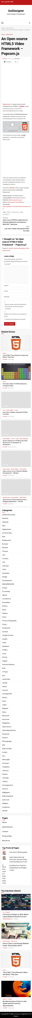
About (4, 822)
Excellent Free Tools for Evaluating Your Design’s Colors (18, 867)
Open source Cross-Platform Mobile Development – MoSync (16, 459)
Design (4, 577)
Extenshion (6, 602)
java (3, 675)
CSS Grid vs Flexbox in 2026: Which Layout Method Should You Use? (16, 902)
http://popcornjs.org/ (15, 200)
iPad (3, 668)
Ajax (3, 526)
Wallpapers (6, 792)
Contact (5, 831)
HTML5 (3, 34)
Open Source (9, 34)
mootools (5, 719)
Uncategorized (7, 785)
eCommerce (6, 599)
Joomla (4, 683)
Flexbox (5, 613)
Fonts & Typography (9, 621)
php (3, 745)
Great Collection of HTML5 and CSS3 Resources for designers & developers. (16, 428)
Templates (6, 767)
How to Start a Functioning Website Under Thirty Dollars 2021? (16, 931)
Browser (5, 544)
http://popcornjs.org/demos (15, 202)
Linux (4, 701)
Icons (4, 653)
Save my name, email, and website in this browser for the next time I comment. (15, 306)
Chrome (5, 551)
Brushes (5, 547)
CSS (3, 562)
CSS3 (4, 410)
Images (4, 661)
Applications (6, 469)
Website (6, 296)
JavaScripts (6, 679)
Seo (3, 756)
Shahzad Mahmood (7, 919)
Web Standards (24, 438)
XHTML (5, 811)
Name (6, 285)
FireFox (4, 606)
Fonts (4, 617)
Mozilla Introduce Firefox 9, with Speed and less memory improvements (16, 989)
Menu (4, 712)
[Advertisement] (16, 85)
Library (4, 697)
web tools (5, 800)
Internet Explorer (8, 664)
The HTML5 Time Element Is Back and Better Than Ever (16, 343)
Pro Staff (4, 58)
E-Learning (6, 591)
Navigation (6, 723)
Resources (6, 840)
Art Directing (7, 533)
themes (5, 774)
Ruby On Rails (7, 749)
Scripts (4, 752)
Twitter (5, 781)
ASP (3, 537)
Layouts (5, 690)
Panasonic (5, 734)
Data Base (5, 573)
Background (6, 540)
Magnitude (24, 1014)
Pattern (5, 738)
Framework (6, 628)
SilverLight (6, 759)
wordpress (6, 807)
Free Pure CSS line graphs (18, 852)
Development (10, 410)
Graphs (4, 639)
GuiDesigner (16, 10)
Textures (5, 770)
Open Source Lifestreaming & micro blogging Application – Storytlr (16, 487)
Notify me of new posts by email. (15, 319)
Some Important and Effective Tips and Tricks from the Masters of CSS (18, 859)
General (5, 632)
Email (6, 291)
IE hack (4, 657)
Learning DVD (7, 694)
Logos (4, 705)
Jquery (4, 686)
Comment (7, 264)
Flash (12, 438)
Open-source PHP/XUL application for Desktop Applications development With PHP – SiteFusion (15, 221)
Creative (5, 558)
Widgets (5, 803)
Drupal (4, 588)
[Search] (29, 23)
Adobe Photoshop (8, 515)
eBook (4, 595)
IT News (5, 672)
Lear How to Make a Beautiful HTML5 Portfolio (16, 229)
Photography (7, 741)
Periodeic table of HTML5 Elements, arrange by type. (16, 371)
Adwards (5, 522)
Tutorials (5, 778)
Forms (4, 624)
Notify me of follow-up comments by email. (15, 315)
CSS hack (5, 566)
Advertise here (7, 827)
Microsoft (5, 716)
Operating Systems (9, 730)
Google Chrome (7, 635)
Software (5, 763)
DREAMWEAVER (8, 584)
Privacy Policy (7, 836)
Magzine (5, 708)
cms (3, 555)
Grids (4, 642)
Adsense (5, 518)
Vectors (5, 789)
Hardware (5, 646)
